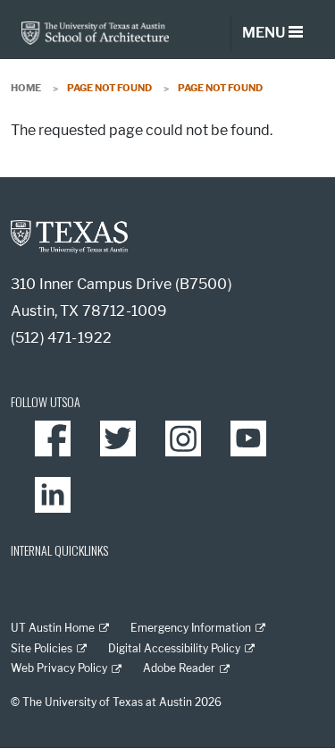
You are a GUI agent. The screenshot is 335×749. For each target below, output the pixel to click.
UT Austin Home (53, 627)
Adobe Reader (179, 668)
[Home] (95, 31)
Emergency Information (190, 627)
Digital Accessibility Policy (174, 648)
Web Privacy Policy (59, 668)
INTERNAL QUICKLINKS (59, 549)
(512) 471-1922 (61, 337)
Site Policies (41, 648)
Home (26, 87)
